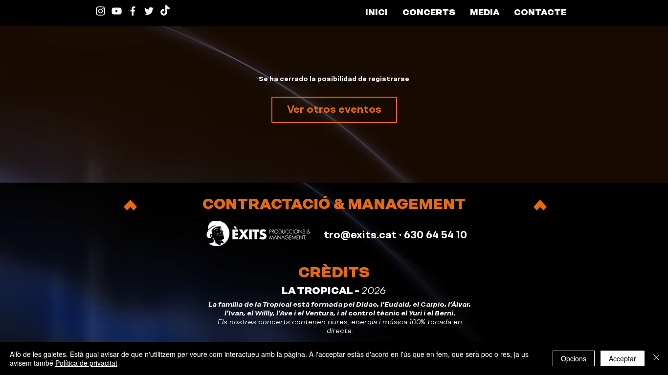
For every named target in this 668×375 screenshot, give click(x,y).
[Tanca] (656, 358)
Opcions (573, 358)
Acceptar (622, 358)
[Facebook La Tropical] (133, 11)
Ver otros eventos (334, 109)
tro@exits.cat (360, 235)
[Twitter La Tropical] (149, 11)
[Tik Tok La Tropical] (165, 11)
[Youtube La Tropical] (117, 11)
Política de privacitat (86, 363)
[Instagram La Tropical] (100, 11)
